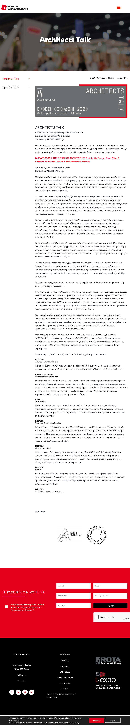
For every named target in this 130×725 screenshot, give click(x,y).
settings (77, 723)
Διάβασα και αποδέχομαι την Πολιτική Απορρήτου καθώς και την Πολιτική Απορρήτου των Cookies (27, 607)
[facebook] (11, 692)
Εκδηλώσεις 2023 (105, 78)
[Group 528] (108, 658)
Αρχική (92, 78)
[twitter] (25, 692)
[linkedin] (18, 692)
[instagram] (31, 692)
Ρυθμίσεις (113, 720)
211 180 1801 (22, 681)
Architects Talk (16, 78)
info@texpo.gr (22, 675)
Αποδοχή (96, 720)
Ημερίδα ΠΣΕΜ (16, 87)
